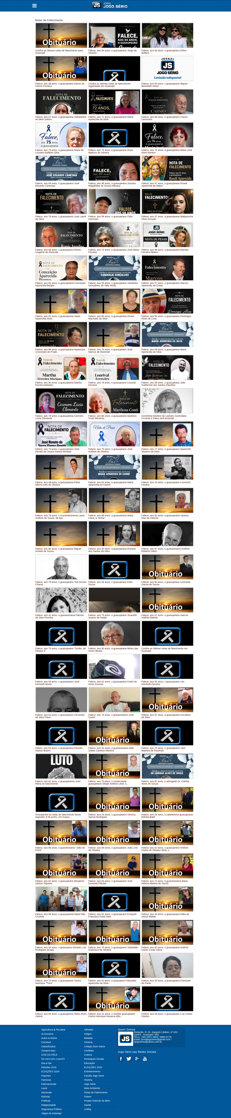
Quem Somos (126, 1029)
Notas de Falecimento (49, 20)
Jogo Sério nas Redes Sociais (137, 1051)
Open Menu (34, 6)
